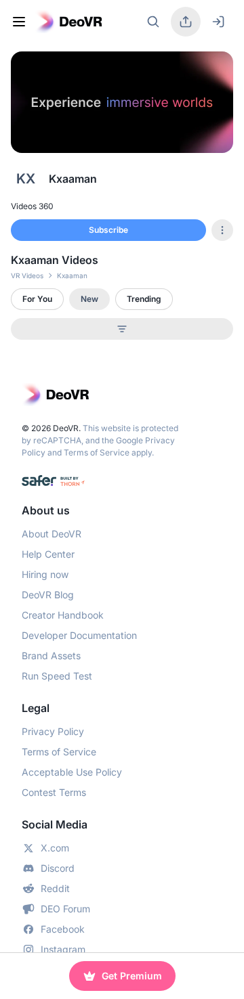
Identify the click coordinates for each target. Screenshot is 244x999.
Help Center (48, 554)
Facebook (63, 929)
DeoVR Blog (48, 594)
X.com (55, 847)
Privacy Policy (53, 731)
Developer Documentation (79, 635)
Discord (58, 868)
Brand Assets (51, 655)
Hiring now (45, 574)
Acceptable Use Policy (72, 772)
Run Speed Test (57, 676)
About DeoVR (51, 533)
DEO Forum (65, 908)
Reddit (55, 888)
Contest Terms (54, 792)
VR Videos (27, 275)
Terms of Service (96, 452)
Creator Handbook (63, 615)
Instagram (63, 949)
